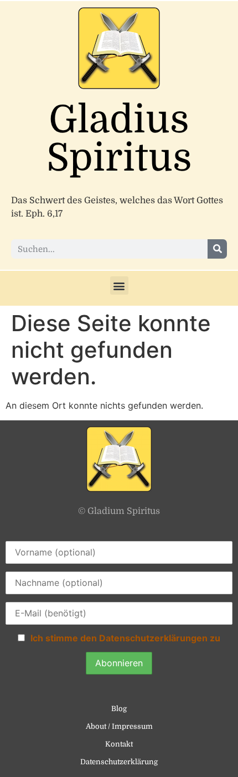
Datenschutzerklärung (119, 762)
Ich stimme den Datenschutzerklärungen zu (125, 638)
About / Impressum (119, 726)
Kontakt (119, 744)
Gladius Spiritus (119, 139)
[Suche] (217, 249)
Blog (119, 708)
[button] (119, 285)
